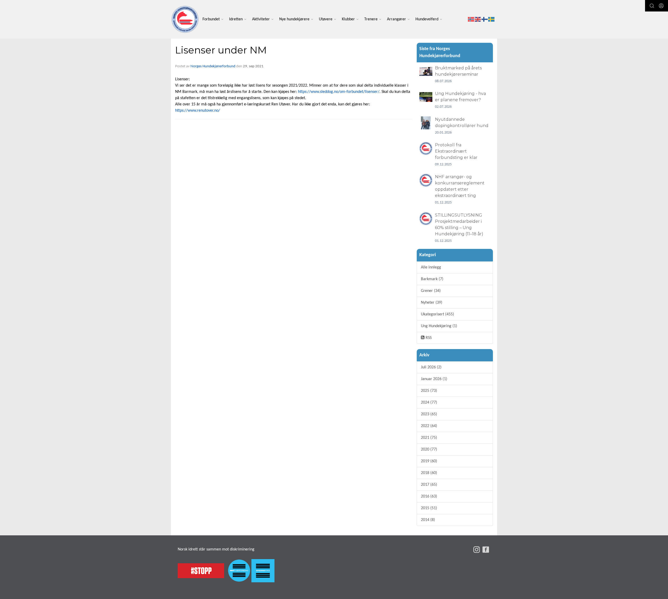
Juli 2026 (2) (431, 367)
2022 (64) (429, 426)
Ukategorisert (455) (437, 314)
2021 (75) (429, 438)
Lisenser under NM (221, 50)
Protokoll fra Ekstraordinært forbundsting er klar (456, 151)
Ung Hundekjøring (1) (439, 326)
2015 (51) (429, 508)
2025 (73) (429, 391)
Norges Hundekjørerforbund (212, 66)
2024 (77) (429, 402)
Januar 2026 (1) (434, 379)
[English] (478, 19)
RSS (428, 338)
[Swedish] (491, 19)
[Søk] (652, 5)
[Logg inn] (661, 5)
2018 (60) (429, 473)
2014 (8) (428, 520)
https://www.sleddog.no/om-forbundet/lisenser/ (338, 92)
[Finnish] (484, 19)
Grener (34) (431, 291)
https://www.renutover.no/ (197, 111)
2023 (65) (429, 414)
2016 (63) (429, 496)
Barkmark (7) (432, 279)
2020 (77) (429, 449)
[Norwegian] (471, 19)
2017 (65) (429, 485)
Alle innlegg (431, 267)
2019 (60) (429, 461)
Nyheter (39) (431, 303)
